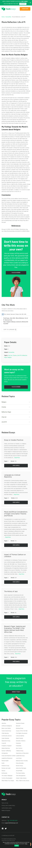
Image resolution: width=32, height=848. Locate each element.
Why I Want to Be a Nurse (22, 780)
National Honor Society (22, 760)
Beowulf (18, 725)
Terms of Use (5, 803)
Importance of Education (22, 753)
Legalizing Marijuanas (7, 758)
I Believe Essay (19, 750)
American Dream (20, 723)
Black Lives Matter (6, 728)
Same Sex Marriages (21, 768)
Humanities (8, 17)
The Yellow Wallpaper (7, 775)
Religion (10, 357)
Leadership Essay (20, 755)
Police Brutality (20, 763)
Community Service (6, 735)
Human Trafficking (6, 750)
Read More (17, 457)
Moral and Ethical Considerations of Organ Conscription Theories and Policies (15, 514)
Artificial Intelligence (7, 725)
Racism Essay (19, 765)
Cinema (15, 355)
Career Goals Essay (6, 730)
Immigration (5, 753)
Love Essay (18, 758)
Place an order (16, 272)
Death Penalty (19, 738)
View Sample (16, 465)
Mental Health (5, 760)
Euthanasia (4, 773)
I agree (16, 845)
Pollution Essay (5, 765)
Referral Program (6, 810)
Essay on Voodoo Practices (13, 440)
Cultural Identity (20, 735)
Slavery (3, 770)
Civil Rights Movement (21, 733)
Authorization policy (7, 808)
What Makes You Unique (8, 780)
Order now (25, 8)
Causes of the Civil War (21, 730)
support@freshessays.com (11, 823)
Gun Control (19, 748)
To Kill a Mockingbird (7, 778)
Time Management (20, 775)
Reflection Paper (6, 412)
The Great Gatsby (20, 773)
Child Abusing (5, 733)
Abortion (4, 723)
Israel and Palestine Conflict (9, 755)
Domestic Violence (20, 740)
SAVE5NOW (23, 3)
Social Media (19, 770)
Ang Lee (10, 355)
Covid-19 (4, 743)
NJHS (3, 763)
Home (3, 17)
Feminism (18, 743)
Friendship (18, 745)
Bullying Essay (19, 728)
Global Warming (6, 748)
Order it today (16, 692)
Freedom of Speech (6, 745)
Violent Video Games (21, 778)
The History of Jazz (11, 591)
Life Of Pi (19, 355)
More (26, 843)
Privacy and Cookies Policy (8, 805)
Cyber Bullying (5, 738)
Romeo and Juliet (6, 768)
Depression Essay (6, 740)
